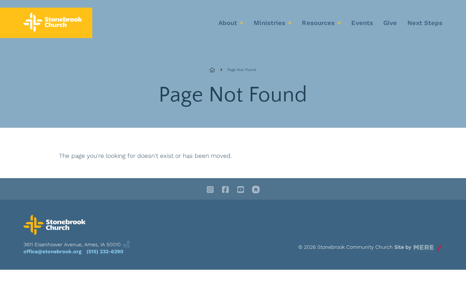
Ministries (269, 23)
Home (216, 70)
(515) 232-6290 (105, 251)
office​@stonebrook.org (52, 251)
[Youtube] (240, 190)
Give (390, 23)
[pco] (256, 190)
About (227, 23)
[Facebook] (225, 190)
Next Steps (425, 23)
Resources (318, 23)
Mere (419, 245)
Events (362, 23)
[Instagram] (210, 190)
